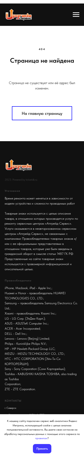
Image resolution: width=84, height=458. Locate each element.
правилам (41, 438)
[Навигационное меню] (76, 14)
